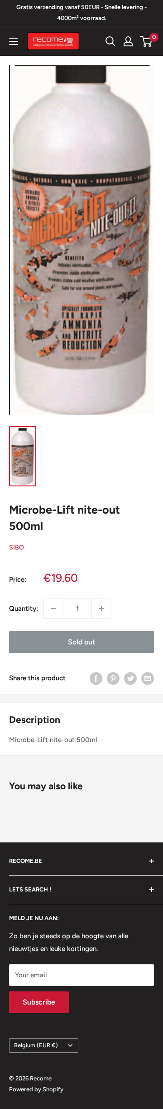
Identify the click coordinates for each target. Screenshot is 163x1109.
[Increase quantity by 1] (101, 608)
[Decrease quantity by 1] (53, 608)
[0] (146, 41)
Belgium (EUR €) (36, 1045)
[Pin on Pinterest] (113, 677)
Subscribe (39, 1002)
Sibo (16, 547)
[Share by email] (147, 677)
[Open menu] (13, 41)
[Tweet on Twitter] (130, 677)
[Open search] (110, 41)
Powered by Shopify (36, 1089)
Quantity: (23, 608)
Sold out (81, 642)
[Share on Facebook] (96, 677)
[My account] (128, 41)
